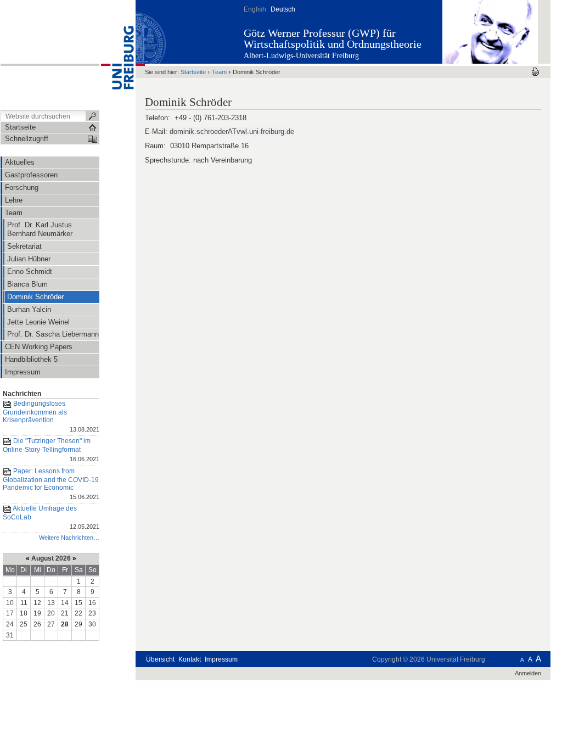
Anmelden (528, 673)
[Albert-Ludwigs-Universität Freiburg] (117, 54)
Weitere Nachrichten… (69, 537)
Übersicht (160, 659)
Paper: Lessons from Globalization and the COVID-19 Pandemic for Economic (51, 483)
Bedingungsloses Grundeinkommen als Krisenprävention (51, 416)
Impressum (221, 659)
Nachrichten (22, 394)
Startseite (193, 72)
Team (219, 72)
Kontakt (189, 659)
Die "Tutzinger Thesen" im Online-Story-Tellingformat (51, 450)
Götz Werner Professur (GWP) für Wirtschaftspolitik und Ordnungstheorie (333, 38)
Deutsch (283, 9)
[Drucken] (535, 71)
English (255, 9)
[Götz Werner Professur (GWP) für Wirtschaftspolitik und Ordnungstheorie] (490, 31)
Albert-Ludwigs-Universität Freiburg (301, 56)
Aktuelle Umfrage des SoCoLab (51, 517)
